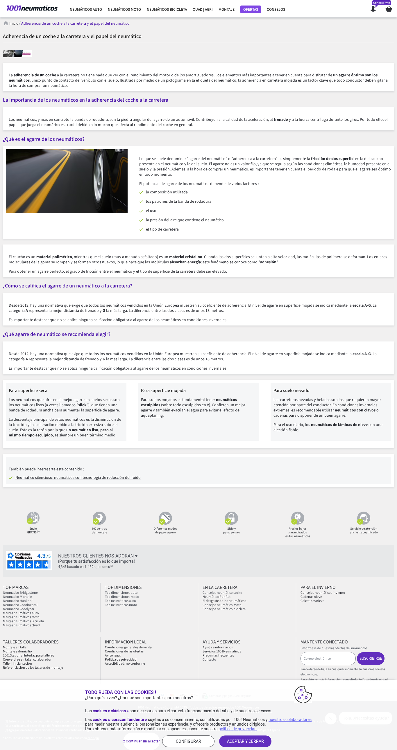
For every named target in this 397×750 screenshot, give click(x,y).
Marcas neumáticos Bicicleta (23, 621)
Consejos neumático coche (222, 592)
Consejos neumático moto (222, 604)
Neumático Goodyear (18, 609)
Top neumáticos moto (121, 604)
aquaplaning (152, 415)
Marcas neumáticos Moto (21, 617)
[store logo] (32, 8)
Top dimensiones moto (122, 596)
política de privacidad (238, 728)
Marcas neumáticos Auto (21, 613)
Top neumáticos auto (120, 600)
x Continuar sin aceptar (141, 741)
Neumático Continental (20, 604)
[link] (86, 9)
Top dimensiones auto (121, 592)
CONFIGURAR (188, 741)
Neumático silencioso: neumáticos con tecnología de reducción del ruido (78, 478)
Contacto (209, 659)
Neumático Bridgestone (20, 592)
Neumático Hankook (18, 600)
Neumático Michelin (17, 596)
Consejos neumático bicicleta (224, 609)
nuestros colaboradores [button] (290, 719)
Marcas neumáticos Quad (21, 625)
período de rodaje (322, 169)
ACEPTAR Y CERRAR (245, 741)
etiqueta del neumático (216, 80)
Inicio (14, 23)
